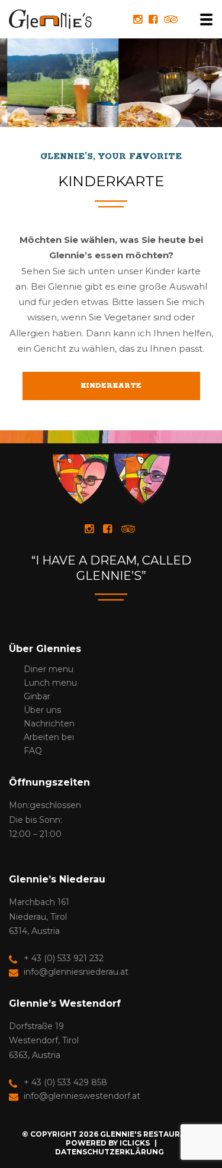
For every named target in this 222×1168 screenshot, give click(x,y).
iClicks (135, 1142)
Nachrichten (49, 723)
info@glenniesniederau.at (76, 971)
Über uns (42, 710)
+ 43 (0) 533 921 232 (64, 958)
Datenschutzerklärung (109, 1151)
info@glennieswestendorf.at (82, 1096)
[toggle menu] (202, 19)
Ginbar (37, 696)
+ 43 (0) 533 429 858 (65, 1082)
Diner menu (48, 669)
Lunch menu (50, 682)
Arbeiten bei (49, 737)
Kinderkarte (111, 385)
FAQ (33, 750)
